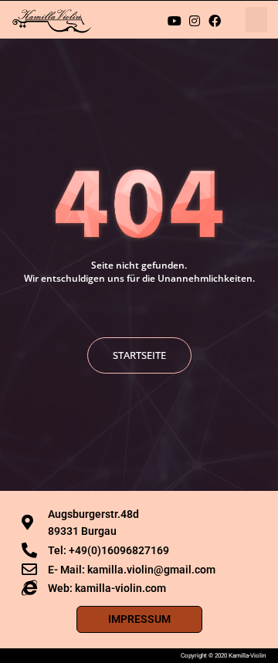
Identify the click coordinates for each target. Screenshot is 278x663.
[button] (256, 19)
